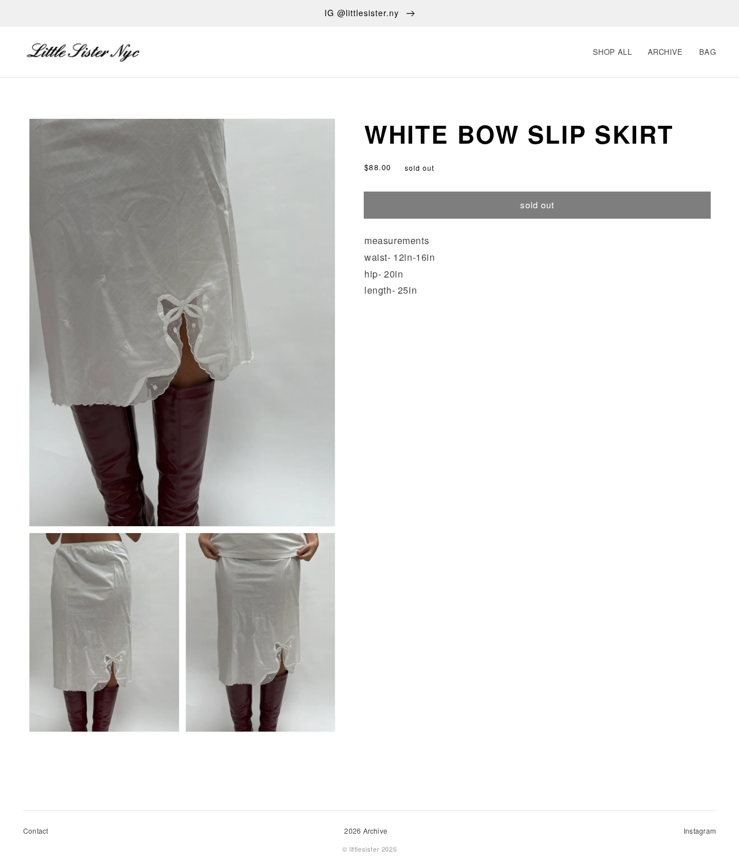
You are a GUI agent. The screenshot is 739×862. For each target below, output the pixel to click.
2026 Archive (365, 830)
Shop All (612, 51)
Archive (665, 51)
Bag (707, 51)
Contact (35, 830)
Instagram (700, 830)
